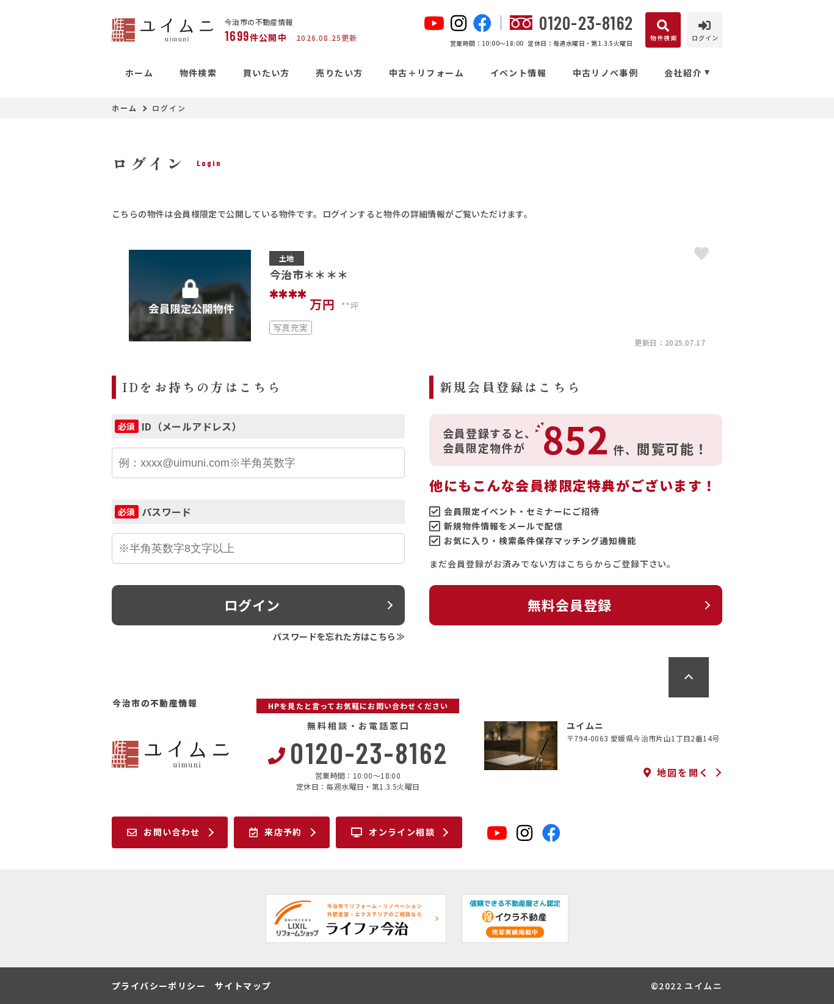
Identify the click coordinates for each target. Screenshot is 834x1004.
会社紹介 (683, 73)
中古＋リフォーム (426, 73)
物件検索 (198, 73)
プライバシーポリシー (159, 985)
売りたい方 (339, 73)
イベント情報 (518, 73)
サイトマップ (243, 985)
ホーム (139, 73)
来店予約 (283, 832)
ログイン (252, 604)
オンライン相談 (402, 832)
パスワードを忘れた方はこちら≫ (339, 636)
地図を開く (683, 772)
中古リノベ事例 (605, 73)
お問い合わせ (171, 832)
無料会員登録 (570, 604)
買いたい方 (266, 73)
